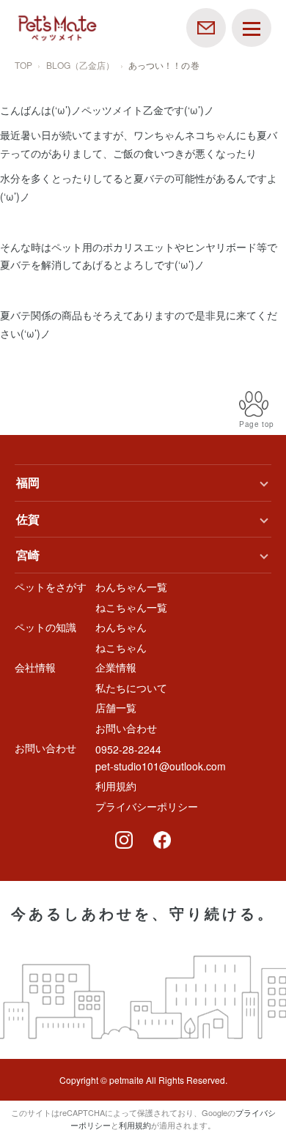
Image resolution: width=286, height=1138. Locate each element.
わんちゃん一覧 (131, 586)
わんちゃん (121, 627)
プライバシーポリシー (146, 806)
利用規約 (115, 785)
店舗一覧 (115, 707)
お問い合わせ (126, 728)
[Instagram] (124, 839)
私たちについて (131, 687)
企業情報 (115, 667)
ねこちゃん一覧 (131, 607)
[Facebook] (162, 839)
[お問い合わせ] (206, 26)
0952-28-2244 (128, 749)
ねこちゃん (121, 647)
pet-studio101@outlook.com (160, 766)
